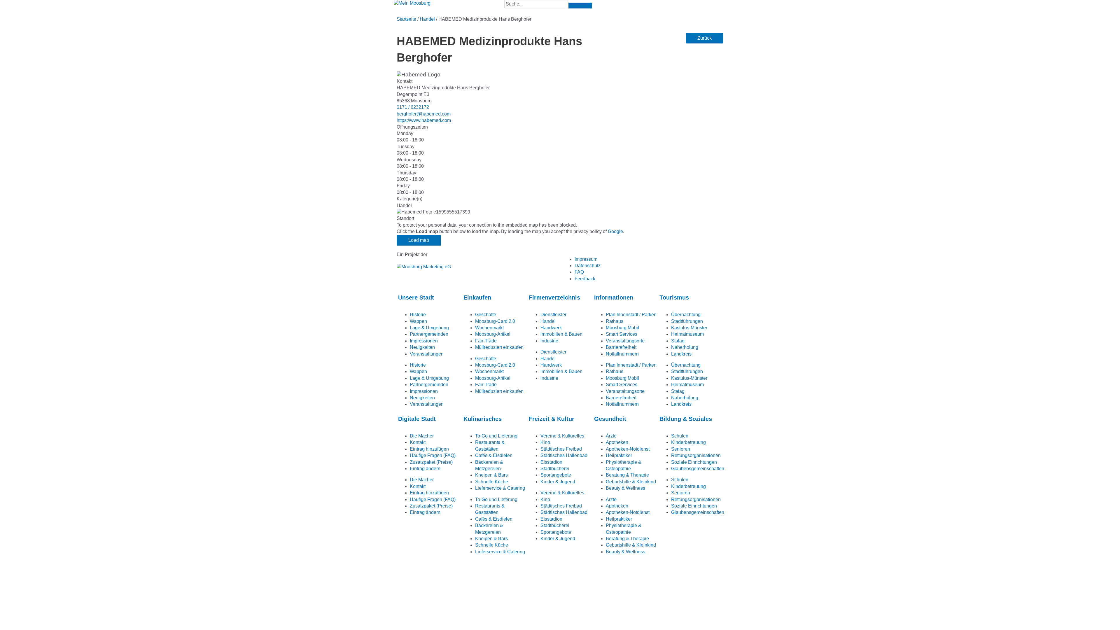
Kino (545, 442)
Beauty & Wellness (625, 488)
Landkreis (681, 353)
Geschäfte (485, 314)
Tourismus (674, 297)
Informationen (613, 297)
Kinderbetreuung (688, 442)
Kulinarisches (482, 419)
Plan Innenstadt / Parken (631, 314)
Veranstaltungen (427, 353)
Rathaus (614, 321)
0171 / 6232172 (413, 107)
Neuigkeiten (422, 347)
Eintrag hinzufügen (429, 449)
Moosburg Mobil (622, 327)
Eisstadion (551, 462)
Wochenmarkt (489, 327)
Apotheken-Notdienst (628, 449)
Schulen (679, 435)
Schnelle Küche (491, 481)
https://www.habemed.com (424, 120)
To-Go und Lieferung (496, 435)
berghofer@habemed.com (424, 113)
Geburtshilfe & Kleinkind (631, 481)
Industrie (549, 340)
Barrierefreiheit (621, 347)
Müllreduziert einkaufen (499, 347)
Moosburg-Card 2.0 (495, 321)
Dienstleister (553, 314)
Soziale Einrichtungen (694, 462)
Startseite (406, 19)
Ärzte (611, 435)
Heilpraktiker (619, 455)
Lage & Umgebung (429, 327)
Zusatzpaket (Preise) (431, 462)
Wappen (418, 321)
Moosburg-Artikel (492, 334)
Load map (418, 240)
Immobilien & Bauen (561, 334)
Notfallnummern (622, 353)
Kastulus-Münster (689, 327)
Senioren (680, 449)
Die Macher (422, 435)
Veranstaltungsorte (625, 340)
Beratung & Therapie (627, 475)
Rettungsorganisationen (696, 455)
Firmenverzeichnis (554, 297)
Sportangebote (555, 475)
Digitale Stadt (417, 419)
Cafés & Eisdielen (493, 455)
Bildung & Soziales (685, 419)
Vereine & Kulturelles (562, 435)
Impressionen (424, 340)
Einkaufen (477, 297)
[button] (704, 38)
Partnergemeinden (429, 334)
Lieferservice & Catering (500, 488)
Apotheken (617, 442)
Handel (427, 19)
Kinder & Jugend (557, 481)
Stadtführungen (687, 321)
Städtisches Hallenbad (563, 455)
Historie (418, 314)
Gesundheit (610, 419)
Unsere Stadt (416, 297)
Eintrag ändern (425, 468)
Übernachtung (686, 314)
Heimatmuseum (687, 334)
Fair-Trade (486, 340)
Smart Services (621, 334)
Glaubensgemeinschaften (697, 468)
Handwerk (551, 327)
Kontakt (418, 442)
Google (615, 231)
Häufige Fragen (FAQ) (433, 455)
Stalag (678, 340)
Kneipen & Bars (491, 475)
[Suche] (580, 5)
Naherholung (684, 347)
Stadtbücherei (554, 468)
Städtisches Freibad (561, 449)
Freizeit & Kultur (551, 419)
